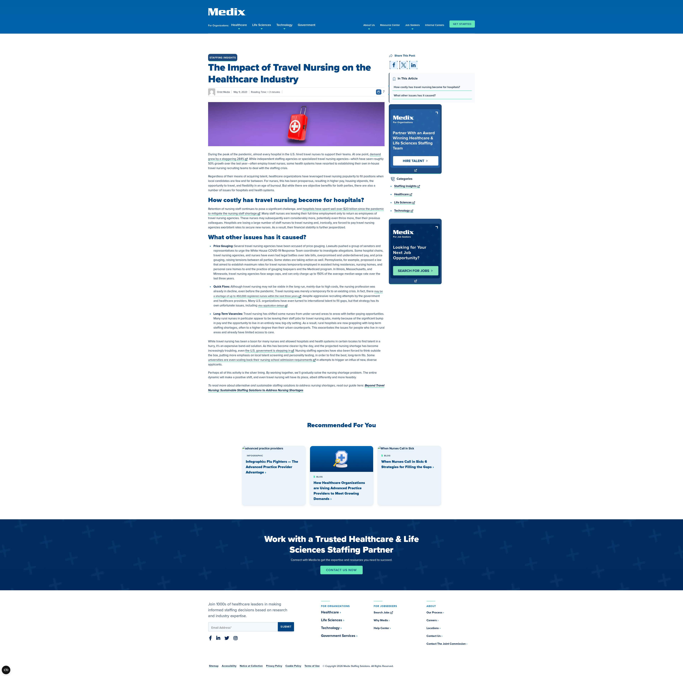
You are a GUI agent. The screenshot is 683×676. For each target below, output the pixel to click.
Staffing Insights (223, 57)
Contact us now (341, 570)
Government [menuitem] (306, 25)
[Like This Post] (379, 91)
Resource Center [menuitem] (390, 25)
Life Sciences (404, 202)
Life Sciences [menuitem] (261, 25)
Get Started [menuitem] (462, 24)
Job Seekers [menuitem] (412, 25)
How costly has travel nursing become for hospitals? (427, 87)
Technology (403, 210)
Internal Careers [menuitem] (434, 25)
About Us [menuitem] (369, 25)
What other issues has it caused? (415, 95)
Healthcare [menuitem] (239, 25)
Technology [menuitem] (284, 25)
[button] (394, 65)
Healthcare (403, 194)
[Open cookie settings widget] (6, 670)
